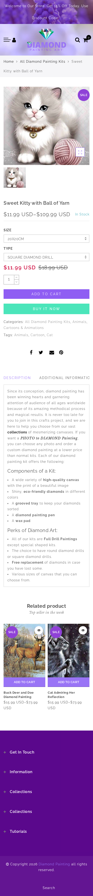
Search (49, 888)
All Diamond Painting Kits (42, 61)
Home (9, 61)
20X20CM (16, 239)
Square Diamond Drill (30, 257)
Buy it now (46, 309)
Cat (50, 335)
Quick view (39, 630)
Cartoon (38, 335)
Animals (79, 322)
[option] (46, 126)
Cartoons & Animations (24, 328)
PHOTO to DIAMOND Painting (49, 438)
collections (17, 432)
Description (17, 378)
